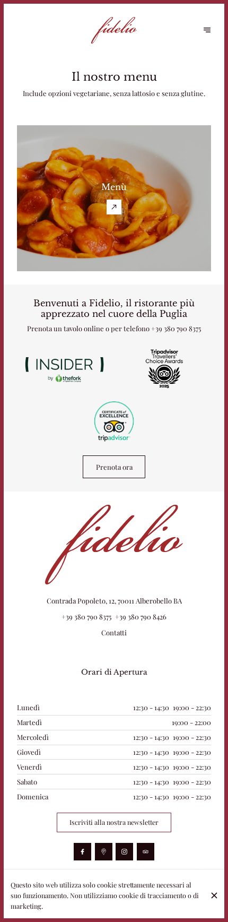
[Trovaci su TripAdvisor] (145, 851)
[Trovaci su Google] (103, 851)
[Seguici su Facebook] (82, 851)
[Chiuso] (214, 895)
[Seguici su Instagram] (124, 851)
